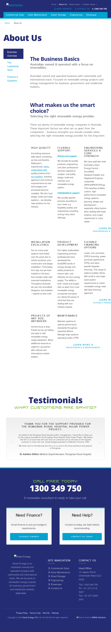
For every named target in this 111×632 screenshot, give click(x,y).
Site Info (46, 612)
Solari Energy (28, 617)
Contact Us (83, 8)
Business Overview (12, 53)
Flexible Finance (29, 536)
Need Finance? (64, 8)
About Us (63, 4)
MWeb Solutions (99, 617)
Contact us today (82, 536)
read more (21, 593)
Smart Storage (58, 15)
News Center (74, 4)
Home (53, 4)
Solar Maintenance (37, 15)
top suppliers (37, 176)
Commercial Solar (15, 15)
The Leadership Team (13, 66)
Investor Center (89, 4)
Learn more (83, 346)
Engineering (76, 15)
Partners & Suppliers (12, 78)
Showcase (91, 15)
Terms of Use (35, 612)
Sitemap (55, 612)
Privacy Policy (22, 612)
